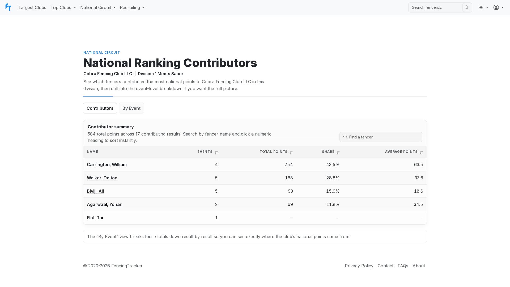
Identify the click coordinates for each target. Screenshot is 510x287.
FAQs (403, 265)
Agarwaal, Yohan (104, 204)
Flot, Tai (95, 217)
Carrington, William (107, 164)
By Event (131, 108)
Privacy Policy (359, 265)
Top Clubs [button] (60, 7)
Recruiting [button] (130, 7)
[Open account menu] (498, 7)
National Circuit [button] (95, 7)
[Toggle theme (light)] (483, 7)
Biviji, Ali (95, 191)
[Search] (466, 7)
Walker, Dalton (102, 177)
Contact (385, 265)
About (419, 265)
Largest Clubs (32, 7)
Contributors (100, 108)
